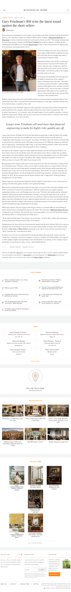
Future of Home (38, 257)
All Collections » (35, 543)
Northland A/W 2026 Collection (54, 488)
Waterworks (5, 40)
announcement (33, 45)
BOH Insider (52, 255)
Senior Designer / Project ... (19, 350)
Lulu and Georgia (35, 533)
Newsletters (25, 584)
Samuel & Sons (35, 485)
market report (15, 247)
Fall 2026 (35, 512)
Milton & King (54, 485)
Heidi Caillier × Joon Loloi (35, 510)
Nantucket (16, 490)
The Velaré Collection (35, 487)
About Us (4, 584)
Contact (14, 584)
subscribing (27, 255)
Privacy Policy (37, 575)
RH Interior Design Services (59, 210)
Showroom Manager (52, 332)
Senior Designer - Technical (52, 341)
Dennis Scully (10, 30)
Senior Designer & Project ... (19, 332)
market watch (7, 17)
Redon (16, 537)
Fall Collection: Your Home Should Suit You (35, 535)
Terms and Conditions (56, 583)
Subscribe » (54, 574)
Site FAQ (36, 584)
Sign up (19, 253)
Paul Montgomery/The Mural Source (16, 487)
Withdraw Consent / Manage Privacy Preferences (57, 588)
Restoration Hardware (56, 37)
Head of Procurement (52, 350)
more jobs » (35, 361)
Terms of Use (35, 574)
